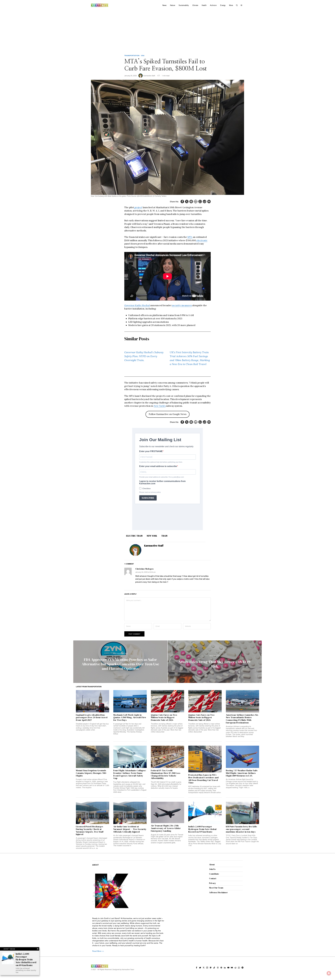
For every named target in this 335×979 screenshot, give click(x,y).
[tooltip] (182, 201)
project (138, 207)
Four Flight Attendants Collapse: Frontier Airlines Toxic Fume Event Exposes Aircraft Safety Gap (129, 774)
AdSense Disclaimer (218, 892)
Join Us (212, 869)
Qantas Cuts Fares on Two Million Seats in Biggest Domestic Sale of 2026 (164, 717)
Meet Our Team (216, 887)
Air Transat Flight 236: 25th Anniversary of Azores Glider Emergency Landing (166, 828)
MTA (189, 237)
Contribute (214, 873)
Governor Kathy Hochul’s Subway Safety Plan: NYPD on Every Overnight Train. (143, 356)
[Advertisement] (167, 30)
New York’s (160, 405)
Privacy (212, 883)
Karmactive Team (128, 969)
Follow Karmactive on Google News (167, 414)
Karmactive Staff (149, 75)
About (212, 864)
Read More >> (98, 951)
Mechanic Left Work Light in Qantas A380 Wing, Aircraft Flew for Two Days (129, 717)
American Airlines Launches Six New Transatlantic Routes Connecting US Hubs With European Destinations (242, 719)
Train (164, 535)
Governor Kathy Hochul (137, 305)
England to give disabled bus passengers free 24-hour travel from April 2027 (91, 717)
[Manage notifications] (329, 973)
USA (142, 55)
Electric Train (134, 535)
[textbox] (128, 932)
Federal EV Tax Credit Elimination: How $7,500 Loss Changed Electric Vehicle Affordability (165, 774)
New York (152, 535)
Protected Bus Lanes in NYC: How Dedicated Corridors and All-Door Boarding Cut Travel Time (203, 779)
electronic (201, 240)
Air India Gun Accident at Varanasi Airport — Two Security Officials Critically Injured (129, 829)
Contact (212, 878)
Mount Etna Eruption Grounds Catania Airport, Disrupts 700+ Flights (91, 773)
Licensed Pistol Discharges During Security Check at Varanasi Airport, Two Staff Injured (89, 830)
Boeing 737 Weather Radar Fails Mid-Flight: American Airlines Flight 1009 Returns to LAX (242, 773)
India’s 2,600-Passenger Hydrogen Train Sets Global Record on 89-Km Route (202, 829)
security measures (182, 305)
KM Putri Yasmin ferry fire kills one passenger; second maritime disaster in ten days (241, 829)
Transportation (131, 55)
